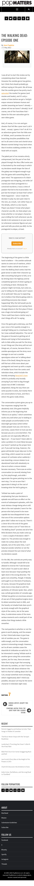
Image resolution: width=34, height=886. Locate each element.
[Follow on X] (6, 18)
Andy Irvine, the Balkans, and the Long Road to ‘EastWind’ (16, 773)
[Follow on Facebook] (15, 18)
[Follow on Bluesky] (10, 18)
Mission (3, 818)
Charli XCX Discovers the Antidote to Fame (15, 767)
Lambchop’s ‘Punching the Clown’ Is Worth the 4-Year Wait (15, 745)
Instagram (4, 859)
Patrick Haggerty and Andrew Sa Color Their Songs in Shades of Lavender (16, 730)
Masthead (4, 813)
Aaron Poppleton (9, 45)
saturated (5, 93)
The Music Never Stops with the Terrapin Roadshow (15, 738)
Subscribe (17, 243)
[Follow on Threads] (23, 18)
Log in (25, 248)
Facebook (4, 840)
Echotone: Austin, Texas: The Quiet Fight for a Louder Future (16, 710)
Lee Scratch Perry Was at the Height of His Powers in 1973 (15, 760)
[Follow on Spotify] (27, 18)
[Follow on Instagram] (19, 18)
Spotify (4, 854)
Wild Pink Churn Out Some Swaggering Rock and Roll (16, 753)
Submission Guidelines (9, 823)
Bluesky (4, 850)
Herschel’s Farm (21, 375)
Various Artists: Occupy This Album (18, 704)
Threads (4, 864)
